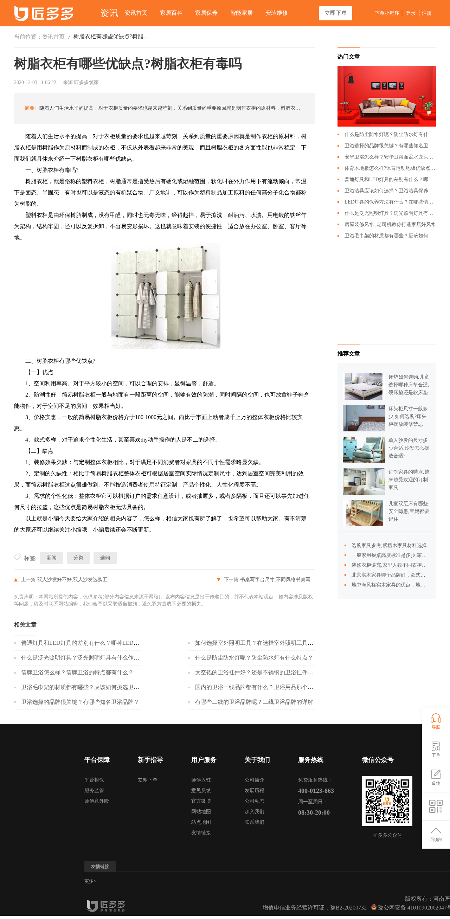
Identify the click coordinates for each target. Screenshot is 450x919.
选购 (105, 557)
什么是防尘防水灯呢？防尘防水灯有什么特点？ (254, 658)
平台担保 (94, 780)
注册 (427, 13)
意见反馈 (201, 790)
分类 (78, 557)
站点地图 (201, 822)
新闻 (52, 557)
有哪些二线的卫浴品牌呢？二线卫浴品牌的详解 (254, 702)
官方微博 (201, 801)
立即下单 (335, 13)
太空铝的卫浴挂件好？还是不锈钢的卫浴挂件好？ (257, 672)
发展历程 (254, 790)
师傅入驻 (201, 780)
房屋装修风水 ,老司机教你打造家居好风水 (390, 224)
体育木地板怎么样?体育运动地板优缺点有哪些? (396, 168)
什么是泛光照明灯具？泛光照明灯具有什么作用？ (83, 658)
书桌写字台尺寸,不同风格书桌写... (277, 579)
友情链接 (201, 832)
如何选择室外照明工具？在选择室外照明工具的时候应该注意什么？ (279, 643)
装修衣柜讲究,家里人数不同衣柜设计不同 (397, 565)
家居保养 (206, 13)
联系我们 (254, 822)
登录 (411, 13)
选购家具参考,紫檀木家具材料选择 (389, 545)
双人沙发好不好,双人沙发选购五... (74, 579)
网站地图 (201, 811)
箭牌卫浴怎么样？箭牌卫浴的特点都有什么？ (77, 672)
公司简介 (254, 780)
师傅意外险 (96, 801)
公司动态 (254, 801)
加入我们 (254, 811)
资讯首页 (136, 13)
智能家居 (241, 13)
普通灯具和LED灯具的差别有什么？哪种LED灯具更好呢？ (94, 643)
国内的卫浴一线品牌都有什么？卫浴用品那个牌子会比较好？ (271, 687)
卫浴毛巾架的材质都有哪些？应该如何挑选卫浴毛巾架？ (91, 687)
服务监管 (94, 790)
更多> (90, 881)
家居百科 (171, 13)
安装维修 (276, 13)
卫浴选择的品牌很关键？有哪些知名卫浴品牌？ (80, 702)
